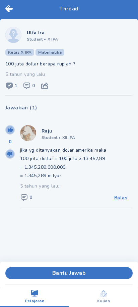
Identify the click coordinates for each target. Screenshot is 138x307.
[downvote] (10, 154)
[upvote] (10, 130)
